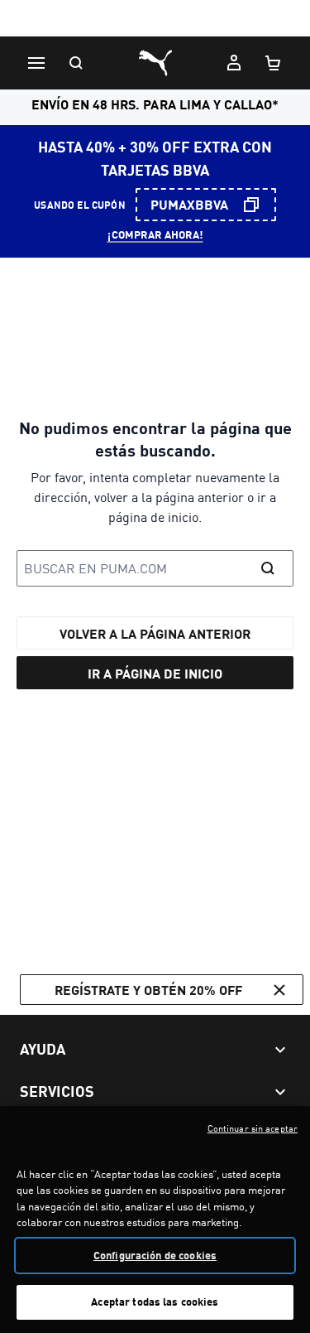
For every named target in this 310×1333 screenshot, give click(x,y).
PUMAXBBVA (189, 204)
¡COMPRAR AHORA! (155, 234)
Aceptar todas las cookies (154, 1301)
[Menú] (36, 63)
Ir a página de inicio (155, 673)
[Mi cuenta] (233, 63)
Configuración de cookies (155, 1255)
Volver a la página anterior (155, 633)
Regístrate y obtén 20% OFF (148, 989)
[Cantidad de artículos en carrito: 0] (273, 63)
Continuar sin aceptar (252, 1128)
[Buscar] (76, 63)
